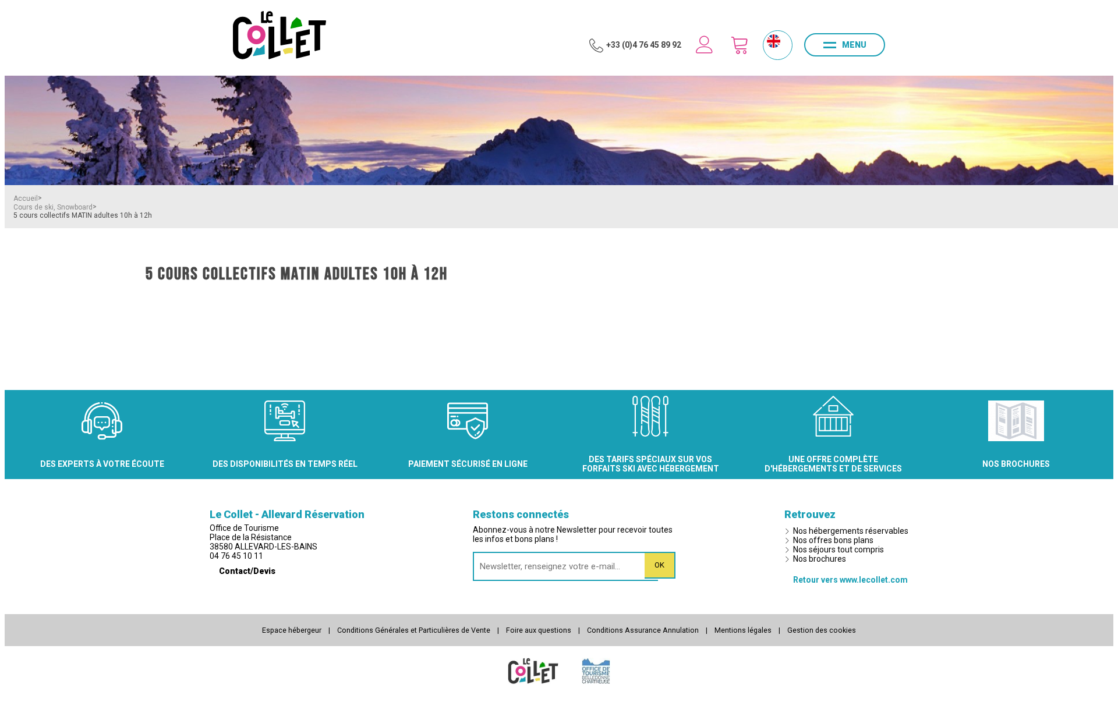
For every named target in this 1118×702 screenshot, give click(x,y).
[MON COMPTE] (704, 45)
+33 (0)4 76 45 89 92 (643, 44)
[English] (773, 41)
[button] (739, 45)
